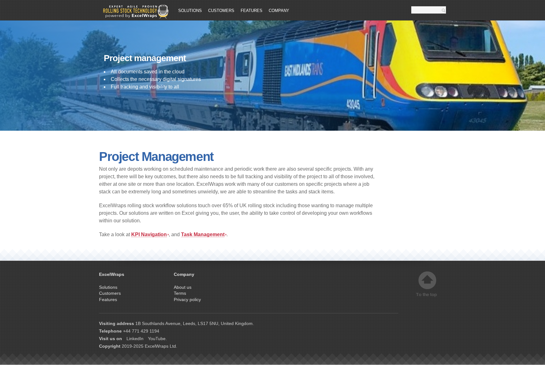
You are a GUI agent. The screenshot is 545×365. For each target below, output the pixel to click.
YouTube (157, 338)
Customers (221, 10)
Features (251, 10)
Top (427, 284)
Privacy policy (187, 299)
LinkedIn (135, 338)
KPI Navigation (149, 234)
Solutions (190, 10)
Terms (180, 293)
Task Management (203, 234)
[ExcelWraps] (133, 12)
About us (182, 287)
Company (279, 10)
